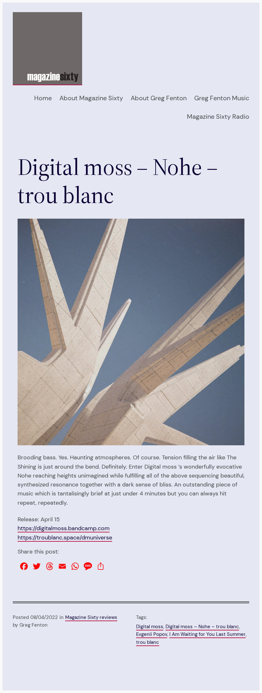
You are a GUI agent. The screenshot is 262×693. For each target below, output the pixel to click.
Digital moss (149, 626)
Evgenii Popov (151, 634)
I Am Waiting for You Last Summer (207, 634)
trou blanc (147, 642)
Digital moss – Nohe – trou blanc (202, 626)
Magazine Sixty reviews (91, 617)
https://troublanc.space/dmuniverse (65, 537)
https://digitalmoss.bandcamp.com (64, 528)
